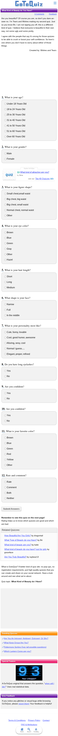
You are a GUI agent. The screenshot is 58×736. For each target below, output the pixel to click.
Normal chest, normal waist (20, 210)
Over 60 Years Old (15, 136)
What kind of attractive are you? (34, 172)
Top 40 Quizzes (42, 178)
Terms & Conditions (17, 720)
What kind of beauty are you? (17, 544)
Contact (46, 720)
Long (9, 282)
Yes (8, 371)
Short (9, 276)
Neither (10, 498)
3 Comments (39, 14)
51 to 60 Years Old (15, 131)
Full (8, 310)
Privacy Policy (34, 720)
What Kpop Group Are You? (16, 643)
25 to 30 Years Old (15, 114)
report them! (23, 704)
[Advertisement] (29, 73)
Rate (9, 482)
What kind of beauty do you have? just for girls (25, 549)
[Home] (29, 4)
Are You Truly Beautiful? (15, 557)
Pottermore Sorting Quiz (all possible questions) (25, 647)
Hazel (9, 259)
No (8, 376)
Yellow (10, 459)
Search (29, 731)
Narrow (10, 304)
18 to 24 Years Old (15, 109)
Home (22, 731)
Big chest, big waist (16, 199)
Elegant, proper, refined (18, 354)
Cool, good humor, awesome (20, 337)
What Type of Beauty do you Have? (20, 540)
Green (9, 243)
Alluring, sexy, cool (15, 343)
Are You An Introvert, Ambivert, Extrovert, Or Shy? (26, 638)
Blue (8, 238)
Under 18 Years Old (16, 104)
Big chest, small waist (17, 204)
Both (8, 493)
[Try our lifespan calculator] (29, 672)
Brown (9, 232)
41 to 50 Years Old (15, 125)
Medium (10, 287)
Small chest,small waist (18, 193)
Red (8, 454)
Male (9, 153)
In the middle (13, 315)
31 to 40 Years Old (15, 120)
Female (10, 159)
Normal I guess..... (15, 348)
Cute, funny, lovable (16, 332)
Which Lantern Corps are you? (17, 651)
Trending (36, 731)
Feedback (53, 14)
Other (9, 215)
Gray (9, 249)
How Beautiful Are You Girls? (17, 535)
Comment (11, 487)
